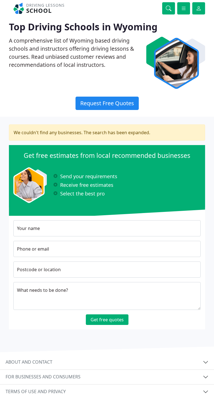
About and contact (29, 362)
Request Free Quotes (107, 103)
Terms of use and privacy (36, 391)
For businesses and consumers (43, 377)
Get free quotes (107, 320)
